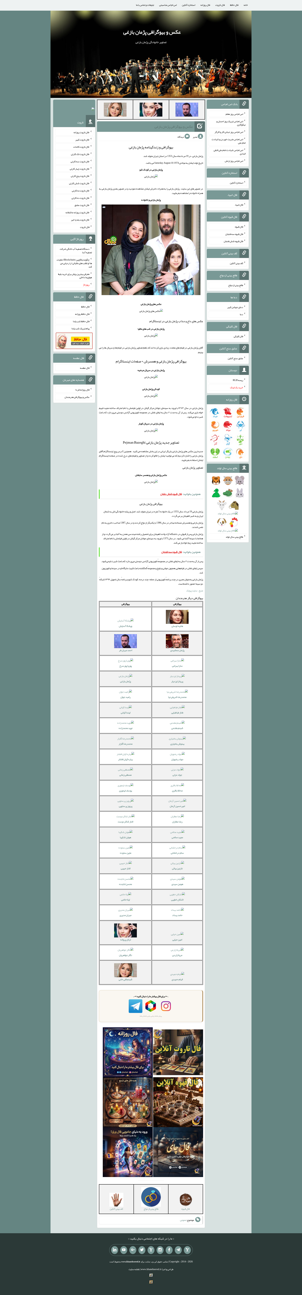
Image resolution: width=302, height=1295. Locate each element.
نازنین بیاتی (177, 868)
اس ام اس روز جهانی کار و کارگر (229, 131)
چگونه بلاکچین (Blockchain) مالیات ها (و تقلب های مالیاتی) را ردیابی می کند (74, 263)
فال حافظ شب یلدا (81, 321)
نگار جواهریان (125, 955)
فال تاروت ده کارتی (80, 197)
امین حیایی (177, 939)
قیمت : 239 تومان (74, 110)
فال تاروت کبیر (82, 139)
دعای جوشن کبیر (235, 307)
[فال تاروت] (178, 1053)
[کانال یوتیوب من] (123, 1250)
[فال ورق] (128, 1153)
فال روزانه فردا (82, 389)
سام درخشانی (177, 852)
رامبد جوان (125, 697)
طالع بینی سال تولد (234, 536)
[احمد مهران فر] (186, 110)
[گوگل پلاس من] (132, 1250)
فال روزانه (205, 4)
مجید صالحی (177, 837)
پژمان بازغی (125, 681)
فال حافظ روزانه (82, 313)
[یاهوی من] (187, 1250)
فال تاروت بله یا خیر (80, 219)
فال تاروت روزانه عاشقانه (77, 212)
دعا (241, 314)
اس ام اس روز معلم (234, 114)
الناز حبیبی (125, 868)
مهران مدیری (125, 915)
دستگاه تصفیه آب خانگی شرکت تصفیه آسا (76, 250)
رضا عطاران (177, 821)
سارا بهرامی (177, 665)
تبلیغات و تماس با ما (145, 4)
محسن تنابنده (125, 884)
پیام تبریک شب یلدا (80, 328)
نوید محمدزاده (125, 728)
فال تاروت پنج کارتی (80, 175)
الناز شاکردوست (125, 821)
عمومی (183, 1220)
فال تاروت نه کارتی (80, 190)
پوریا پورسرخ (125, 665)
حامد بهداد (177, 915)
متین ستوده (125, 852)
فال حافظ (234, 4)
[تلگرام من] (178, 1250)
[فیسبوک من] (169, 1250)
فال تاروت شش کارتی (79, 183)
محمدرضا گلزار (125, 743)
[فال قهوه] (178, 1103)
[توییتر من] (141, 1250)
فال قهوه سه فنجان (234, 233)
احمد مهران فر (125, 650)
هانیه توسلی (177, 626)
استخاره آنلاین (188, 4)
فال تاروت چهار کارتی (79, 168)
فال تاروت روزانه (81, 132)
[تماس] (151, 1250)
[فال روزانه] (128, 1053)
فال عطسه (84, 367)
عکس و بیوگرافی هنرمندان (76, 397)
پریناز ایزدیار (177, 681)
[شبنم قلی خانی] (115, 110)
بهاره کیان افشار (125, 759)
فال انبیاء (239, 204)
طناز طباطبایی (177, 712)
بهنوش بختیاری (177, 743)
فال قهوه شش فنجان (233, 241)
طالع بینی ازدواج (235, 285)
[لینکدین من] (114, 1250)
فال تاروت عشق (81, 205)
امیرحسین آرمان (177, 806)
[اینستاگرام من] (160, 1250)
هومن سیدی (177, 884)
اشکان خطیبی (177, 899)
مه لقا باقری (177, 790)
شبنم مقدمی (177, 728)
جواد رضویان (177, 759)
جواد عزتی (177, 774)
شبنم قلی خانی (125, 979)
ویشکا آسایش (125, 626)
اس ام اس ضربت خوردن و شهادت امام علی (229, 141)
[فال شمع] (128, 1103)
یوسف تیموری (125, 790)
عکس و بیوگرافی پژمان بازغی (152, 32)
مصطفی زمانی (125, 774)
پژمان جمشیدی (177, 650)
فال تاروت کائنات (81, 146)
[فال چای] (178, 1153)
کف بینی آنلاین (236, 263)
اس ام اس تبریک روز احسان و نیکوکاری (231, 123)
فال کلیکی (238, 336)
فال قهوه (239, 226)
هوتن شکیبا (125, 837)
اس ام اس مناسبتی (168, 4)
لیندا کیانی (125, 712)
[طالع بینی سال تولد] (227, 506)
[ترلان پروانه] (151, 110)
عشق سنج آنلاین (235, 358)
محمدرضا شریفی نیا (177, 697)
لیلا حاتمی (125, 899)
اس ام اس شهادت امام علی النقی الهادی (230, 152)
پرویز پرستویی (125, 806)
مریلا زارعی (177, 955)
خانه (246, 4)
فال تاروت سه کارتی (80, 161)
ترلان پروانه (125, 939)
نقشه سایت (134, 1269)
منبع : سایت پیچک (194, 590)
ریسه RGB (238, 380)
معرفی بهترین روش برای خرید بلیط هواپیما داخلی (75, 275)
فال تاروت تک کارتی (80, 154)
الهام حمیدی (177, 979)
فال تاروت (220, 4)
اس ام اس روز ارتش (234, 160)
